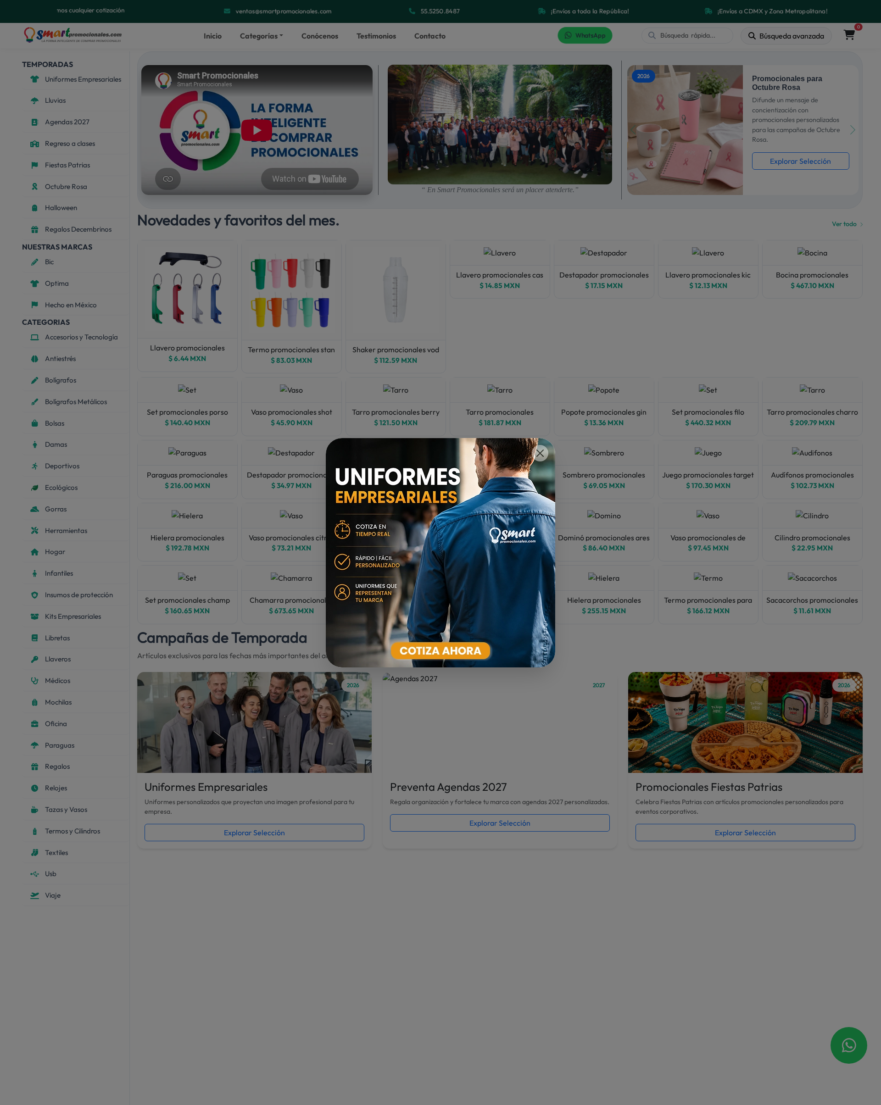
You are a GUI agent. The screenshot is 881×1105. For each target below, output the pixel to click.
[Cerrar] (540, 453)
